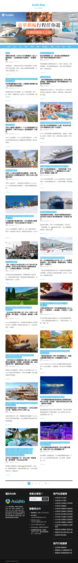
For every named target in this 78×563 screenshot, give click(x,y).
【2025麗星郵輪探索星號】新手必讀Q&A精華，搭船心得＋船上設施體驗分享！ (55, 448)
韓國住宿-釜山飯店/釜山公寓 (64, 532)
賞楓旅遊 (57, 303)
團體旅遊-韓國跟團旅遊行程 (63, 553)
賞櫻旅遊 (8, 81)
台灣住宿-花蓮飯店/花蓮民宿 (64, 511)
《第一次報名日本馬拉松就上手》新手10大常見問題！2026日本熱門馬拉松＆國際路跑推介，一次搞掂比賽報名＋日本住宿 (21, 266)
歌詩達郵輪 (28, 79)
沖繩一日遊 (9, 310)
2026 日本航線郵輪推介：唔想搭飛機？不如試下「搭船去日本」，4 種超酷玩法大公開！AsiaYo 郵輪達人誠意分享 (55, 171)
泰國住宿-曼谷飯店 (60, 535)
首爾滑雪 (61, 258)
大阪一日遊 (21, 307)
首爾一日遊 (9, 218)
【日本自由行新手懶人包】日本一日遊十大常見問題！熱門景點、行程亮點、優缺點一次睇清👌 (21, 314)
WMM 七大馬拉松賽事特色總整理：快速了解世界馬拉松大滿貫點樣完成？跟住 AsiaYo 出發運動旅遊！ (21, 175)
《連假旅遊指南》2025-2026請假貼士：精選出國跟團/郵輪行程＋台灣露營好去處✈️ (55, 357)
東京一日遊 (51, 303)
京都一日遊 (43, 303)
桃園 (19, 453)
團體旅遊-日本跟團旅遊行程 (63, 550)
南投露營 (8, 357)
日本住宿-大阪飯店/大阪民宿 (64, 517)
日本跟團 (49, 351)
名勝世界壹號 (44, 397)
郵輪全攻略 (61, 123)
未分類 (8, 53)
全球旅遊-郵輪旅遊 (60, 547)
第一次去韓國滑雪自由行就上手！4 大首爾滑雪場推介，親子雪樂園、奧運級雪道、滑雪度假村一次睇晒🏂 (56, 262)
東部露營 (14, 453)
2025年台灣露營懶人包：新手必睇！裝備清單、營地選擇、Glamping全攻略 (20, 459)
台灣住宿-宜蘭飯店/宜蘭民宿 (64, 509)
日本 (50, 442)
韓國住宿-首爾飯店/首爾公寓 (64, 529)
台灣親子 (8, 125)
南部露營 (20, 451)
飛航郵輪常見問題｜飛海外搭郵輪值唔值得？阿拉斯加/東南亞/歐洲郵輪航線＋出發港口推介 (56, 216)
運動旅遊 (14, 170)
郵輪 (52, 53)
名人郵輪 (14, 79)
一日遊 (8, 216)
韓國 (47, 258)
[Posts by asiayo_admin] (6, 61)
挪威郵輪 (28, 403)
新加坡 (42, 53)
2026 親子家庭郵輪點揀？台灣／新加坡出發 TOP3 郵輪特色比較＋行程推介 (55, 126)
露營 (13, 125)
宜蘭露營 (29, 451)
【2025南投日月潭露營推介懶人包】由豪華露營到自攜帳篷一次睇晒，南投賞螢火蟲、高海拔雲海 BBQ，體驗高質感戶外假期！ (21, 362)
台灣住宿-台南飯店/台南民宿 (64, 503)
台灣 (25, 451)
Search (45, 499)
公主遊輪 (8, 79)
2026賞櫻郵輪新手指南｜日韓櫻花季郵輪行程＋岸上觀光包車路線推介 (21, 84)
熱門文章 (47, 53)
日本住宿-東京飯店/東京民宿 (64, 514)
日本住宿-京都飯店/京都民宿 (64, 519)
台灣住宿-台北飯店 (60, 498)
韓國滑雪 (30, 216)
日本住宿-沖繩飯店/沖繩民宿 (64, 522)
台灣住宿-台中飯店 (60, 500)
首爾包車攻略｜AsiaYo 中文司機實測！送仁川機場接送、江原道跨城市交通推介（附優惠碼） (21, 57)
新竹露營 (8, 453)
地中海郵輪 (43, 77)
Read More (7, 74)
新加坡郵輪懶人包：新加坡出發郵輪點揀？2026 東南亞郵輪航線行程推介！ (55, 56)
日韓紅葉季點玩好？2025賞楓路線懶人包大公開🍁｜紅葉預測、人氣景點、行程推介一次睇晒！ (56, 310)
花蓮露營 (23, 453)
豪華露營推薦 (10, 455)
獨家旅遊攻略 (65, 442)
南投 (26, 355)
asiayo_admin (11, 61)
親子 (56, 123)
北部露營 (8, 451)
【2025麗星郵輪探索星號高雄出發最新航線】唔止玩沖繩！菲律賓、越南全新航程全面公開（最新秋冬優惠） (56, 401)
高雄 (63, 397)
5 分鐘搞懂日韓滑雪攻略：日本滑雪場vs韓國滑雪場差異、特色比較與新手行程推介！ (21, 222)
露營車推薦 (18, 357)
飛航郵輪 (68, 123)
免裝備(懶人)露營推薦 (18, 355)
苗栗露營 (29, 453)
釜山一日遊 (64, 303)
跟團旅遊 (66, 351)
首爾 (57, 258)
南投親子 (31, 355)
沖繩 (50, 397)
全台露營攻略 (29, 449)
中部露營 (8, 355)
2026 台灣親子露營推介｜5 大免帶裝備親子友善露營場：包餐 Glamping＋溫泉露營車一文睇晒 (21, 129)
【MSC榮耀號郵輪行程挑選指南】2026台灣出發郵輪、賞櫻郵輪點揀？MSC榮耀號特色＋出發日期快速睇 (56, 81)
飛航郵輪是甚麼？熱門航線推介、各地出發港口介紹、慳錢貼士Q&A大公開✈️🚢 (21, 409)
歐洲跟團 (55, 351)
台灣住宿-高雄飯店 (60, 506)
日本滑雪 (13, 216)
